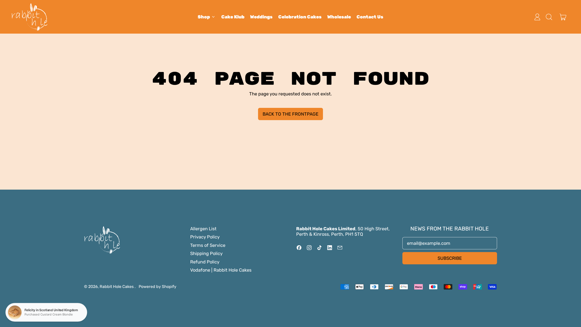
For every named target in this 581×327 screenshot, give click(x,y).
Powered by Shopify (157, 286)
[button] (549, 17)
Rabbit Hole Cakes (117, 286)
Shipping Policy (206, 253)
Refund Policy (204, 262)
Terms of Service (207, 245)
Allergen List (203, 228)
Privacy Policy (205, 237)
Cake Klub (232, 17)
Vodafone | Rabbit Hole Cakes (220, 270)
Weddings (261, 17)
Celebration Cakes (300, 17)
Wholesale (339, 17)
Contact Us (370, 17)
